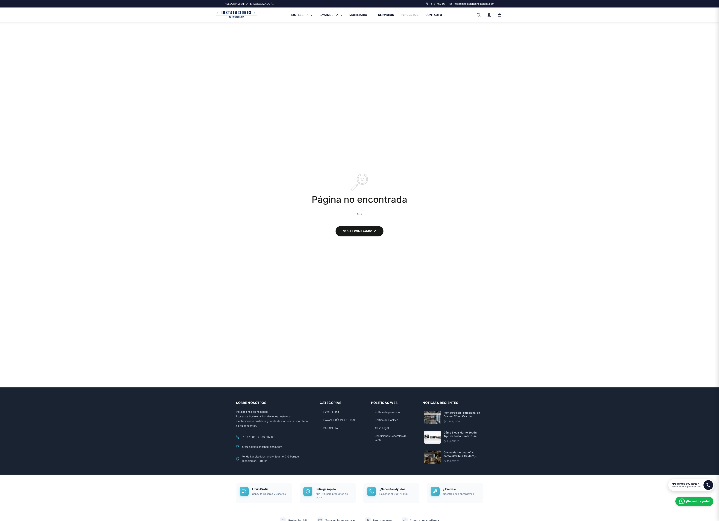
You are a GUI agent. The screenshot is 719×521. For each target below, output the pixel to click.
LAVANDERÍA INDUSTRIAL (339, 420)
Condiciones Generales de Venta (390, 438)
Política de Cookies (386, 420)
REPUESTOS (409, 15)
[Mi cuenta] (489, 15)
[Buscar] (478, 15)
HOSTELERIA (299, 14)
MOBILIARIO (358, 14)
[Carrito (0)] (499, 15)
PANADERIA (330, 428)
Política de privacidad (388, 412)
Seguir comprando (357, 231)
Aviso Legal (382, 428)
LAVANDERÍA (329, 14)
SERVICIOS (386, 15)
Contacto (433, 15)
